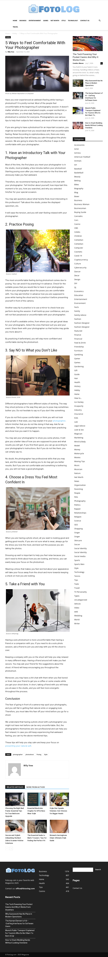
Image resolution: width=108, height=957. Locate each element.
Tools (76, 584)
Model (77, 445)
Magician (78, 433)
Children (78, 236)
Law (76, 422)
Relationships (80, 513)
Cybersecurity (80, 267)
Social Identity (80, 548)
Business (22, 20)
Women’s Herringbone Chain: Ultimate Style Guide (58, 838)
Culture (77, 263)
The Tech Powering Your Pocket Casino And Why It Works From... (85, 57)
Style (64, 20)
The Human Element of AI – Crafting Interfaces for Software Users (19, 923)
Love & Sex (79, 429)
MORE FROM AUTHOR (35, 787)
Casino (77, 224)
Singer (77, 532)
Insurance (78, 414)
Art (75, 164)
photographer (59, 421)
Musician (78, 469)
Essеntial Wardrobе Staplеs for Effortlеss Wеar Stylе (36, 810)
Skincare (78, 540)
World (77, 619)
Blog (76, 192)
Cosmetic (78, 251)
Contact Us (84, 20)
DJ (75, 287)
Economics (79, 291)
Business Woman (81, 204)
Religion (77, 516)
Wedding (78, 615)
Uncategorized (80, 600)
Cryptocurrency (81, 259)
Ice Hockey (79, 402)
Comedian (78, 240)
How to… (78, 398)
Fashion (77, 319)
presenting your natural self (18, 746)
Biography (78, 188)
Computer (78, 248)
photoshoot (30, 754)
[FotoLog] (54, 9)
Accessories (79, 145)
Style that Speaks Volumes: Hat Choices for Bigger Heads (58, 810)
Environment (80, 303)
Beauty (77, 176)
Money (77, 449)
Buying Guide (80, 212)
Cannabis (78, 216)
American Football (82, 157)
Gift (75, 370)
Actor (76, 149)
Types (76, 596)
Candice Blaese (78, 63)
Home (15, 20)
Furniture (78, 350)
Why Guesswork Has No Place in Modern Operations (94, 83)
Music (77, 465)
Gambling (78, 354)
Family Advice (80, 315)
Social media (79, 556)
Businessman (80, 208)
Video (76, 607)
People (77, 493)
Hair (76, 378)
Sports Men (79, 564)
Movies (77, 457)
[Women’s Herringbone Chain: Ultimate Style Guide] (59, 826)
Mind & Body (80, 441)
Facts (76, 307)
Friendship (79, 346)
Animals (77, 161)
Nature (77, 473)
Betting (77, 180)
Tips (76, 580)
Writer (77, 623)
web (76, 611)
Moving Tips (79, 461)
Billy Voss (11, 52)
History (77, 386)
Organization (80, 485)
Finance (77, 335)
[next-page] (11, 848)
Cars (76, 220)
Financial (78, 339)
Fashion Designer (82, 323)
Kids (76, 418)
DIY (75, 283)
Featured (78, 331)
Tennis (77, 576)
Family (77, 311)
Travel (15, 27)
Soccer (77, 544)
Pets (76, 497)
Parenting (78, 489)
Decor (76, 275)
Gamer (77, 358)
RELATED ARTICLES (15, 787)
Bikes (76, 184)
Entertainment (35, 20)
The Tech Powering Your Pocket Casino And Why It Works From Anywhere (19, 907)
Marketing (78, 437)
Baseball (78, 168)
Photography (79, 501)
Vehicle (77, 603)
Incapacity (78, 406)
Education (78, 295)
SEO (76, 524)
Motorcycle (79, 453)
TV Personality (80, 592)
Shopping (78, 528)
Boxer (76, 196)
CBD (76, 228)
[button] (99, 20)
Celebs (77, 232)
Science (77, 520)
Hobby (14, 33)
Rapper (77, 509)
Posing (39, 754)
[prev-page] (7, 848)
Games (45, 20)
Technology (73, 20)
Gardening (79, 366)
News (76, 481)
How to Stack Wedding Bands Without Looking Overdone (94, 125)
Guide (77, 374)
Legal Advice (79, 426)
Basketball (78, 172)
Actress (77, 153)
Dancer (77, 271)
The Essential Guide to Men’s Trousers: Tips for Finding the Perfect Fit (37, 838)
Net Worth (55, 20)
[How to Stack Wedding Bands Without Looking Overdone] (78, 125)
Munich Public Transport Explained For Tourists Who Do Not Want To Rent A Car (19, 933)
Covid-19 (78, 255)
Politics (77, 505)
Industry (78, 410)
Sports (77, 560)
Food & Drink (80, 342)
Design (77, 279)
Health (77, 382)
